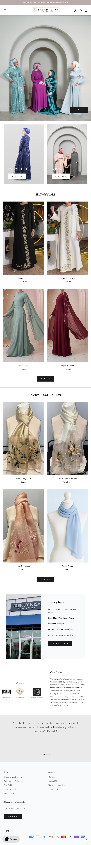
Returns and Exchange (13, 781)
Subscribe (13, 816)
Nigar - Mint (23, 366)
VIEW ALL (45, 379)
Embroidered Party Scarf (67, 479)
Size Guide (8, 785)
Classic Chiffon (67, 566)
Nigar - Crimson (67, 366)
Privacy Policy (54, 789)
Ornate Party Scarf (23, 479)
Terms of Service (11, 789)
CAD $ (8, 831)
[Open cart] (86, 10)
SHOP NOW (79, 110)
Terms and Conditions (57, 785)
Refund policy (10, 793)
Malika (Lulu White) (67, 278)
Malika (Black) (23, 278)
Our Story (52, 777)
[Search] (81, 10)
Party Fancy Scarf (23, 566)
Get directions (60, 644)
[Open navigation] (5, 10)
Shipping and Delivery (13, 777)
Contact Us (52, 781)
